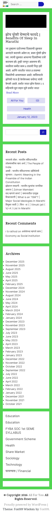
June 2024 (12, 299)
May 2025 (11, 276)
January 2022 (14, 392)
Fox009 (44, 509)
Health (27, 108)
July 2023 (11, 332)
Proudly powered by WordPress (25, 505)
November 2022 (15, 362)
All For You (17, 100)
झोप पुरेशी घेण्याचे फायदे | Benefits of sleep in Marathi (23, 38)
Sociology (12, 458)
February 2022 (14, 389)
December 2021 (15, 396)
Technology (14, 464)
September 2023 (15, 329)
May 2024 (11, 302)
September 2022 (15, 370)
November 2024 (15, 291)
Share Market (15, 452)
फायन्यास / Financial (18, 471)
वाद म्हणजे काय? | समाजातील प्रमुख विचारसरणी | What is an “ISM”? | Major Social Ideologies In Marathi (25, 197)
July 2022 (11, 374)
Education (13, 416)
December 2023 (15, 321)
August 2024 (13, 295)
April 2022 (12, 381)
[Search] (43, 132)
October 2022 (14, 366)
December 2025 (15, 261)
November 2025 (15, 265)
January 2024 (14, 317)
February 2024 (14, 314)
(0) (37, 100)
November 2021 (15, 400)
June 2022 (12, 377)
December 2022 (15, 359)
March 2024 (13, 310)
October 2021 (14, 404)
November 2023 (15, 325)
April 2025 (12, 280)
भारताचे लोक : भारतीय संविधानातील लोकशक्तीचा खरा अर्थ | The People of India (25, 163)
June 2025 (12, 272)
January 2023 (14, 355)
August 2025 (13, 269)
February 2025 (14, 284)
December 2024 (15, 287)
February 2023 (14, 351)
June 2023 (12, 336)
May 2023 (11, 340)
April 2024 (12, 306)
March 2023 (13, 347)
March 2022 (13, 385)
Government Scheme (21, 439)
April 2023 (12, 344)
